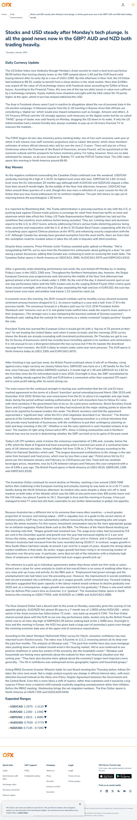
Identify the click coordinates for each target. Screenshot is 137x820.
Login (5, 770)
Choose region (9, 795)
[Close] (80, 804)
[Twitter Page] (113, 791)
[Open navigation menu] (133, 5)
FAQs (26, 770)
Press (48, 776)
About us (50, 770)
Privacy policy (74, 781)
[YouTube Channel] (124, 791)
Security (50, 781)
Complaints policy (32, 776)
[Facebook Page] (101, 791)
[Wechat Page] (118, 791)
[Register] (122, 5)
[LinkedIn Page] (107, 791)
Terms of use (74, 776)
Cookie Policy (23, 813)
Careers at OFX (53, 786)
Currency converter (11, 790)
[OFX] (6, 5)
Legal (70, 770)
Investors (50, 792)
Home (4, 14)
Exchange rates (9, 784)
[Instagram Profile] (130, 791)
